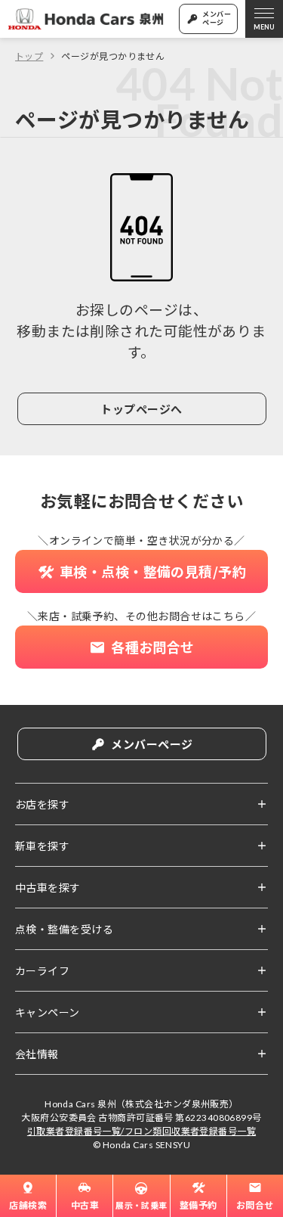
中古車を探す (48, 887)
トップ (29, 55)
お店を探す (42, 804)
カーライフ (42, 970)
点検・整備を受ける (64, 928)
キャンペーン (47, 1012)
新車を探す (42, 845)
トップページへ (141, 409)
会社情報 (37, 1053)
